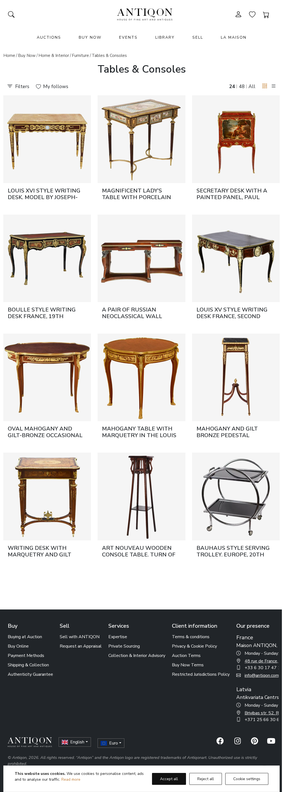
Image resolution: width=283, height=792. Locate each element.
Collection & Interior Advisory (136, 656)
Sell (197, 37)
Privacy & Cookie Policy (194, 646)
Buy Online (18, 646)
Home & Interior (53, 55)
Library (165, 37)
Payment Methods (26, 656)
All (251, 86)
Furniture (80, 55)
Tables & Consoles (109, 55)
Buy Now (90, 37)
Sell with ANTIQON (79, 637)
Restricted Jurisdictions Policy (201, 674)
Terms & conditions (190, 637)
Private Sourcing (124, 646)
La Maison (234, 37)
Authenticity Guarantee (30, 674)
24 (232, 86)
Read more (70, 779)
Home (9, 55)
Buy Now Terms (188, 665)
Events (128, 37)
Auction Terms (186, 656)
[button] (265, 86)
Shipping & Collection (28, 665)
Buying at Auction (25, 637)
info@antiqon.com (262, 675)
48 (242, 86)
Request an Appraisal (81, 646)
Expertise (117, 637)
